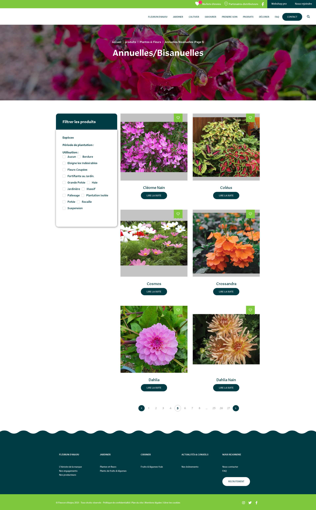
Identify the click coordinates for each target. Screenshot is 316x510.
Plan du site (137, 502)
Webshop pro (279, 3)
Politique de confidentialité (116, 502)
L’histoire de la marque (70, 466)
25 (213, 408)
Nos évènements (190, 466)
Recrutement (236, 481)
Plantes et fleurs (108, 466)
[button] (178, 118)
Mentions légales (153, 502)
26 (221, 408)
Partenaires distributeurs (243, 4)
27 (228, 408)
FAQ (224, 471)
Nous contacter (230, 466)
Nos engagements (68, 471)
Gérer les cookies (171, 502)
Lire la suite (154, 195)
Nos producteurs (67, 474)
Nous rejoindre (303, 3)
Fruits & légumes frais (152, 466)
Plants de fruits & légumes (113, 471)
